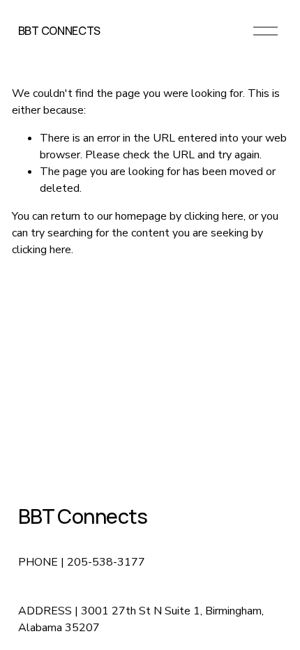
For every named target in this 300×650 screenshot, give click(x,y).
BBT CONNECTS (59, 30)
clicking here (213, 216)
